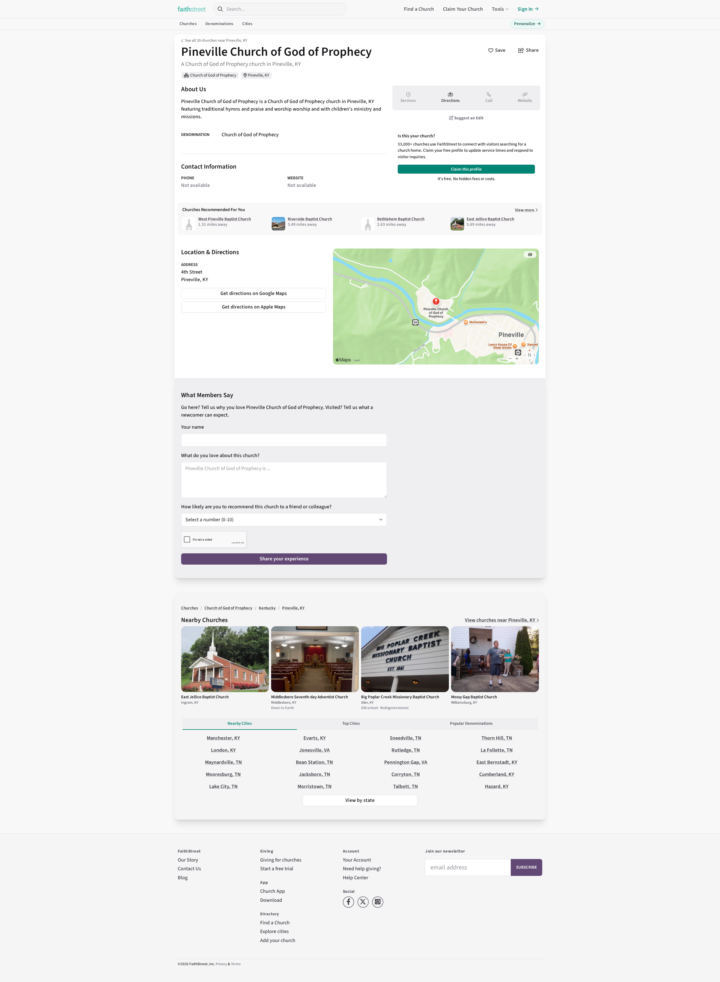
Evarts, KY (314, 738)
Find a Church (419, 9)
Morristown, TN (315, 786)
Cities (247, 24)
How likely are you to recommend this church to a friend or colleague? (256, 506)
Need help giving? (362, 868)
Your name (192, 427)
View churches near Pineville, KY (500, 620)
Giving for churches (281, 860)
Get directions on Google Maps (253, 293)
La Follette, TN (497, 750)
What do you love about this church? (220, 455)
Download (271, 900)
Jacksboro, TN (314, 774)
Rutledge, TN (406, 750)
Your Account (357, 860)
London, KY (223, 750)
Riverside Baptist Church (310, 219)
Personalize (527, 24)
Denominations (219, 24)
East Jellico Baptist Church (490, 219)
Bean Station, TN (314, 762)
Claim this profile (466, 169)
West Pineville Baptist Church (224, 219)
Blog (183, 877)
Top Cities (351, 723)
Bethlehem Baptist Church (400, 219)
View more (525, 210)
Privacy (221, 964)
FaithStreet (192, 9)
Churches (188, 24)
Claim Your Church (463, 9)
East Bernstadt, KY (496, 762)
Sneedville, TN (405, 738)
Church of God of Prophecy (213, 75)
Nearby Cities (240, 723)
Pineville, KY (258, 75)
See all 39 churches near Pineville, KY (216, 40)
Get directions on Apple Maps (253, 306)
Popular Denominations (471, 723)
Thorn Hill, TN (497, 738)
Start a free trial (276, 868)
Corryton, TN (406, 774)
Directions (450, 101)
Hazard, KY (496, 786)
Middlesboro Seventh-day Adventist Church (309, 697)
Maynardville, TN (223, 762)
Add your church (277, 940)
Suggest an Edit (468, 118)
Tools (498, 9)
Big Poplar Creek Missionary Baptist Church (400, 697)
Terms (236, 964)
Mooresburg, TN (223, 774)
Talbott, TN (405, 786)
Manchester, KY (223, 738)
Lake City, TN (223, 786)
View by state (360, 800)
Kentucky (267, 608)
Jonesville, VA (314, 750)
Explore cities (274, 931)
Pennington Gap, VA (405, 762)
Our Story (188, 860)
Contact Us (189, 868)
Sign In (525, 9)
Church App (272, 891)
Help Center (355, 877)
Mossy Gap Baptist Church (474, 697)
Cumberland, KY (496, 774)
